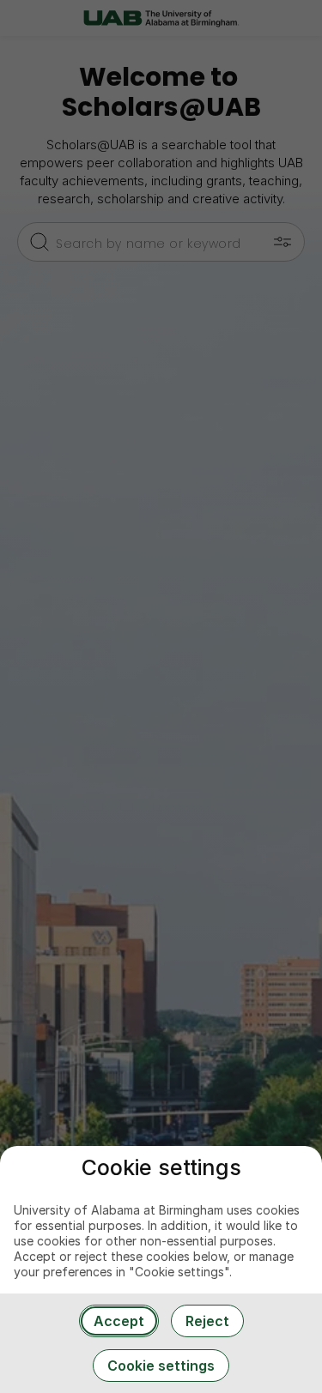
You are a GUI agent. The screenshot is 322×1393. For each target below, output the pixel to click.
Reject (207, 1321)
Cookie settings (161, 1365)
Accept (119, 1321)
